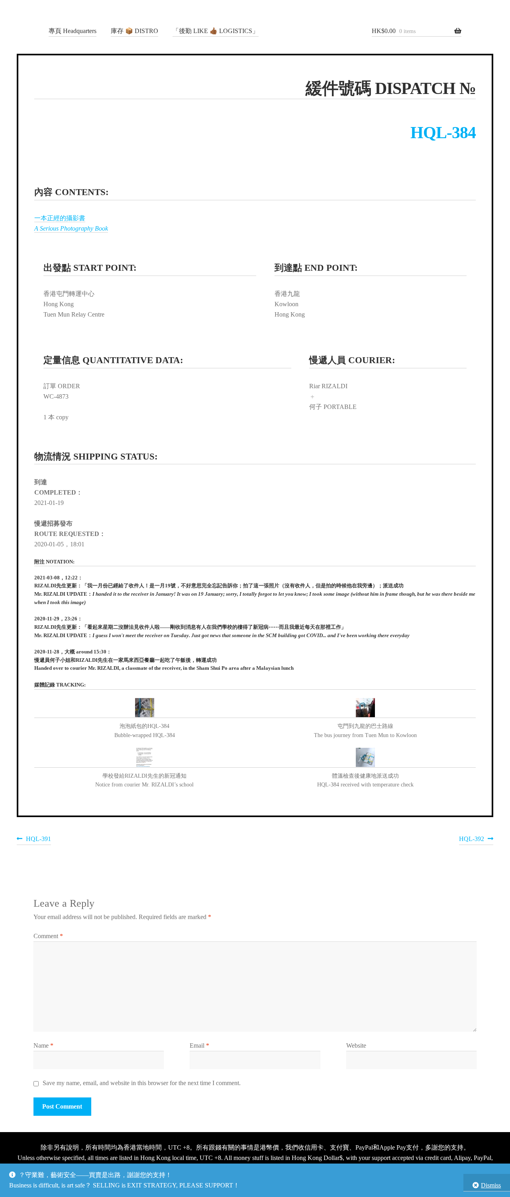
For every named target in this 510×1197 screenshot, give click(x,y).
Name (43, 1045)
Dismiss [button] (491, 1185)
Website (356, 1045)
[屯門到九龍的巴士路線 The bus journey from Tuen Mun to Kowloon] (365, 708)
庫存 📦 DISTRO (134, 30)
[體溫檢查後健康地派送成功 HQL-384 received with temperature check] (365, 758)
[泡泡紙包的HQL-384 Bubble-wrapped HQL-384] (144, 708)
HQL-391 (38, 840)
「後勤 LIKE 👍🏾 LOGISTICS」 (216, 30)
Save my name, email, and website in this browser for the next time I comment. (142, 1083)
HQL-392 (471, 840)
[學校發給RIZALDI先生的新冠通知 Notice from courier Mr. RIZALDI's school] (144, 758)
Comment (48, 936)
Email (199, 1045)
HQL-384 (443, 132)
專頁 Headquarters (72, 30)
